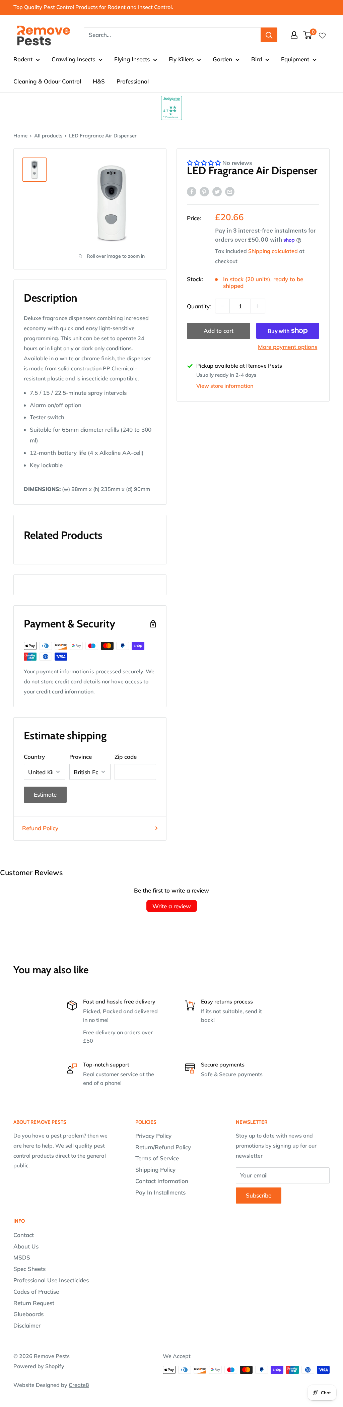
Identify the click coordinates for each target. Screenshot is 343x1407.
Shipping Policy (155, 1169)
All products (48, 135)
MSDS (21, 1257)
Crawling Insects (73, 59)
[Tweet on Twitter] (217, 191)
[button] (204, 162)
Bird (256, 59)
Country (34, 756)
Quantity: (199, 306)
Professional (133, 81)
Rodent (22, 59)
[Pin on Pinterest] (204, 191)
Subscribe (258, 1195)
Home (20, 135)
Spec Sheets (29, 1268)
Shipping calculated (273, 251)
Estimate (45, 794)
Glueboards (28, 1314)
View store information (224, 385)
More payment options (287, 346)
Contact (23, 1234)
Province (80, 756)
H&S (99, 81)
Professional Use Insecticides (51, 1280)
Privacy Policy (153, 1135)
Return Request (33, 1302)
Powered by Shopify (38, 1366)
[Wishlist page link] (322, 35)
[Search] (269, 34)
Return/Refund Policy (163, 1147)
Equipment (295, 59)
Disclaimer (27, 1325)
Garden (222, 59)
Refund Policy (40, 828)
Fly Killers (181, 59)
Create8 (79, 1385)
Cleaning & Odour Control (47, 81)
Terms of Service (157, 1158)
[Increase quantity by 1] (258, 306)
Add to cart (218, 330)
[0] (307, 35)
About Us (26, 1246)
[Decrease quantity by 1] (222, 306)
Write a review (171, 906)
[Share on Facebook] (191, 191)
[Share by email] (229, 191)
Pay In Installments (160, 1192)
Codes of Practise (36, 1291)
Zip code (126, 756)
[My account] (294, 35)
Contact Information (161, 1180)
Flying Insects (132, 59)
